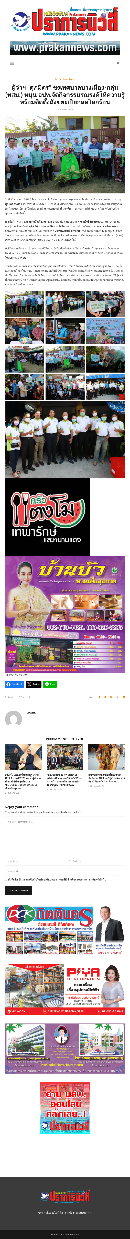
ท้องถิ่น (58, 79)
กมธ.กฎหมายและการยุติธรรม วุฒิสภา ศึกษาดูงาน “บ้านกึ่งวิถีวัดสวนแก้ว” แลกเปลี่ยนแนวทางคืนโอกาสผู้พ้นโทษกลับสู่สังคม (64, 779)
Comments (25, 697)
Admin (9, 697)
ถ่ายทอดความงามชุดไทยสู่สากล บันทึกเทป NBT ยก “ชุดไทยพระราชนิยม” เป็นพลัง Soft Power (106, 778)
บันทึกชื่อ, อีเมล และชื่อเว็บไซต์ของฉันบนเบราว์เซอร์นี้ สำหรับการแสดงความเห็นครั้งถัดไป (57, 879)
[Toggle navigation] (12, 63)
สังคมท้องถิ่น (69, 79)
